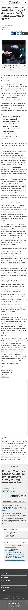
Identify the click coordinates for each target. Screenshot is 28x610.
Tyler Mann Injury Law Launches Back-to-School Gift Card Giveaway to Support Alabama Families (15, 556)
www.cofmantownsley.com (9, 363)
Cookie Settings (14, 600)
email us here (5, 377)
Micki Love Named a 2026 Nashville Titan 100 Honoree (15, 546)
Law (24, 507)
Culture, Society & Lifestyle (14, 507)
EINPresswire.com (15, 86)
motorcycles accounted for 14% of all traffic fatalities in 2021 (14, 169)
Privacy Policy (20, 598)
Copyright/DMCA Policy (8, 598)
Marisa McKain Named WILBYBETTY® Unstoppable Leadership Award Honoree (13, 551)
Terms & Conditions (13, 596)
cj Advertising (4, 27)
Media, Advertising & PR (9, 508)
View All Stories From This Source (14, 560)
